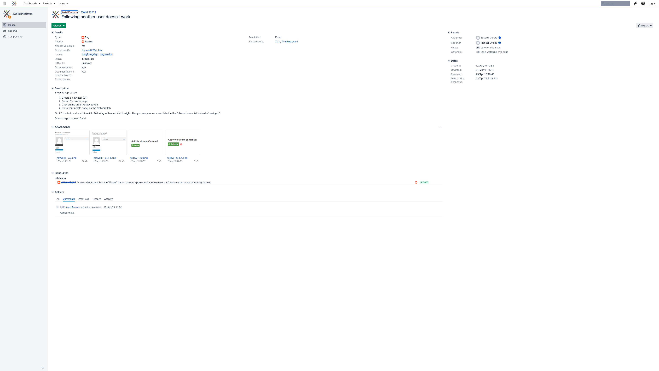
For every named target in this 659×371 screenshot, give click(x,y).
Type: (58, 37)
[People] (449, 32)
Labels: (59, 54)
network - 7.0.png (67, 157)
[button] (4, 3)
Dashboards (30, 3)
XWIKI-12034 (88, 12)
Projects (47, 3)
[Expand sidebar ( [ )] (42, 367)
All (58, 198)
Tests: (58, 58)
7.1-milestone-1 (289, 41)
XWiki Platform (23, 13)
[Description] (52, 88)
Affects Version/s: (64, 45)
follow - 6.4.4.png (177, 157)
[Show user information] (499, 37)
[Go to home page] (14, 3)
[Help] (643, 3)
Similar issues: (63, 79)
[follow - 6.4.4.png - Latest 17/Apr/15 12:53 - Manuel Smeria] (183, 143)
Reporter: (456, 42)
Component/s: (63, 50)
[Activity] (52, 192)
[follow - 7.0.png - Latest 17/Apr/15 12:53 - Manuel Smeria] (146, 142)
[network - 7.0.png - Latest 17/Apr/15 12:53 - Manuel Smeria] (72, 143)
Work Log (83, 198)
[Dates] (449, 61)
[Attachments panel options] (440, 127)
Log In (652, 3)
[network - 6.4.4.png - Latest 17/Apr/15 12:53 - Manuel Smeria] (109, 142)
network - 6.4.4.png (105, 157)
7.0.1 (277, 41)
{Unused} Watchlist (92, 50)
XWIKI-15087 (68, 182)
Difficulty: (60, 62)
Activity (108, 198)
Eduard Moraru (71, 207)
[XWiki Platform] (7, 14)
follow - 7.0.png (139, 157)
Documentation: (64, 67)
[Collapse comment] (57, 207)
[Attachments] (52, 127)
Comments (69, 198)
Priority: (59, 41)
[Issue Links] (52, 173)
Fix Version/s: (256, 41)
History (97, 198)
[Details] (52, 32)
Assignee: (456, 37)
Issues (61, 3)
